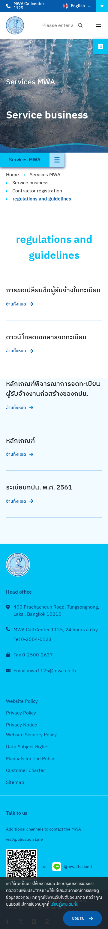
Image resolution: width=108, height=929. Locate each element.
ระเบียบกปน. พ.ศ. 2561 (39, 487)
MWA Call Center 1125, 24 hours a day (56, 630)
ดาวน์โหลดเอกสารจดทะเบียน (46, 337)
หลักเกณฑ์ (20, 441)
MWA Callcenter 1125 (29, 5)
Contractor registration (37, 191)
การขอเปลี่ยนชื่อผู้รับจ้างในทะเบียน (53, 290)
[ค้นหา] (80, 26)
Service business (30, 183)
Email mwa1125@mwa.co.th (45, 671)
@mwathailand (78, 866)
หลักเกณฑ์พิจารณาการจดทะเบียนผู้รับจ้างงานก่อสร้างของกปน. (53, 389)
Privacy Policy (21, 713)
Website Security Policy (31, 735)
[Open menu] (98, 25)
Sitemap (15, 783)
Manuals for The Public (30, 759)
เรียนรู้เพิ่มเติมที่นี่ (64, 904)
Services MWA (45, 175)
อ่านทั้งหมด (16, 304)
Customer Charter (25, 771)
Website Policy (22, 701)
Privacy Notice (21, 725)
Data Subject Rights (27, 747)
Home (12, 175)
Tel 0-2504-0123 (33, 639)
